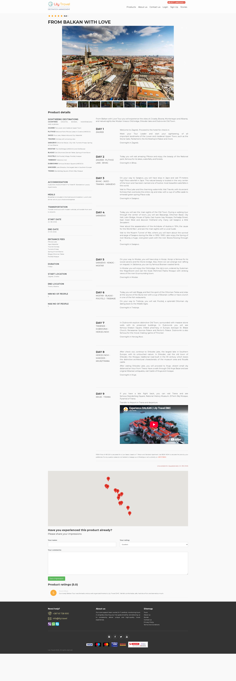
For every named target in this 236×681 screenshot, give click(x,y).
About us (142, 7)
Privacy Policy (149, 622)
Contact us (155, 7)
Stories (183, 7)
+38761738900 (162, 457)
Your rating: (125, 540)
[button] (108, 479)
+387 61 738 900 (61, 613)
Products (131, 7)
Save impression (57, 578)
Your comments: (54, 550)
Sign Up (174, 7)
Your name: (52, 540)
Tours (146, 612)
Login (165, 7)
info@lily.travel (60, 618)
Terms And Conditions (151, 625)
